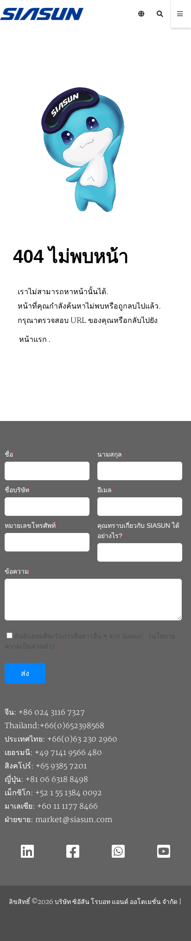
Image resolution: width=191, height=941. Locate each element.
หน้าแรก (33, 339)
